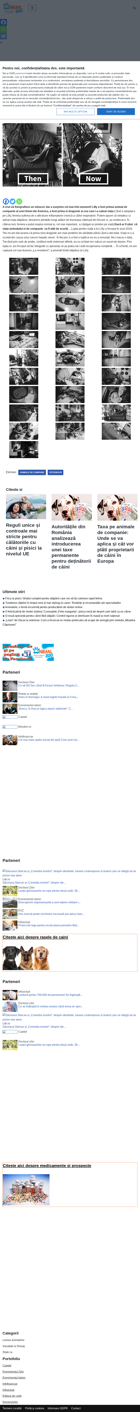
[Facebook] (6, 201)
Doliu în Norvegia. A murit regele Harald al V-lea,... (48, 697)
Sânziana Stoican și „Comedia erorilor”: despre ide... (34, 882)
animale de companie (32, 472)
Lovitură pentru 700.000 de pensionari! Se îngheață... (50, 994)
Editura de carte (12, 1395)
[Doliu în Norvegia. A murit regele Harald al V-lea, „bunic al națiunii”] (10, 698)
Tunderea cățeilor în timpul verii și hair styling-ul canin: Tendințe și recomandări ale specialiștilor (63, 602)
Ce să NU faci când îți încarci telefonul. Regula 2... (48, 685)
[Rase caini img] (26, 969)
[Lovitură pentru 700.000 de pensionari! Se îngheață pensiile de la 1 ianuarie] (10, 996)
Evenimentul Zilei (13, 1371)
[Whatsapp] (19, 201)
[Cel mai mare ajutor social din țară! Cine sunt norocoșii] (10, 741)
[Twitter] (13, 201)
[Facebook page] (28, 659)
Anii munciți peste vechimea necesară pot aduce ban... (51, 913)
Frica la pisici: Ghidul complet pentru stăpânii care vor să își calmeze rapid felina (53, 598)
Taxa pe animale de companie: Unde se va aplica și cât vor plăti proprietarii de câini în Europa (116, 544)
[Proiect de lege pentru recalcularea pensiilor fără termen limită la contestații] (10, 926)
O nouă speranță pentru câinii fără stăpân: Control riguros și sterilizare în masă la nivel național (62, 615)
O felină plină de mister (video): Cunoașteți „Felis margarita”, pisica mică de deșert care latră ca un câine (68, 611)
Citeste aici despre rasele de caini (35, 937)
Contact (76, 1408)
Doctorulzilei (10, 1402)
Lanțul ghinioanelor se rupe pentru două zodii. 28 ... (49, 890)
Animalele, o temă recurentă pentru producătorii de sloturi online (43, 607)
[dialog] (70, 90)
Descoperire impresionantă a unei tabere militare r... (49, 902)
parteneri (20, 73)
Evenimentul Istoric (14, 1377)
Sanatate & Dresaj (14, 1346)
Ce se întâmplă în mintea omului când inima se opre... (50, 1006)
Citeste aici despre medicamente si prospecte (47, 1165)
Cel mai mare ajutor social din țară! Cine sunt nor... (48, 739)
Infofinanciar (10, 1383)
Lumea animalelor (13, 1340)
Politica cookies (34, 1408)
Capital (7, 1365)
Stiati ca (7, 1352)
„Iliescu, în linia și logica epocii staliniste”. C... (45, 708)
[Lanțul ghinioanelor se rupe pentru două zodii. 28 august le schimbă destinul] (10, 891)
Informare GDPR (58, 1408)
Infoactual (8, 1389)
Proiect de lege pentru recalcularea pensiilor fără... (48, 925)
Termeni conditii (12, 1408)
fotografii (55, 472)
